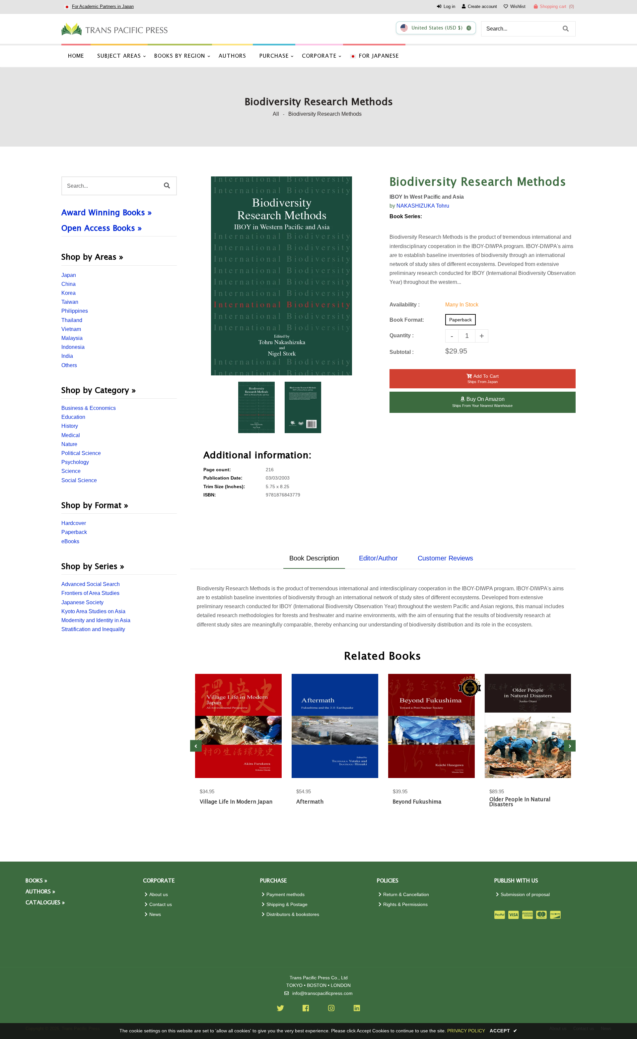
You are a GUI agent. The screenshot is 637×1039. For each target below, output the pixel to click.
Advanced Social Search (90, 584)
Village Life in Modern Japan (236, 802)
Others (69, 365)
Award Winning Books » (106, 213)
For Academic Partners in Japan (103, 6)
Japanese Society (82, 602)
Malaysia (72, 338)
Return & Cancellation (406, 894)
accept (504, 1030)
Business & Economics (88, 408)
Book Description (314, 558)
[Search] (565, 29)
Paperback (74, 532)
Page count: (217, 469)
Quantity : (401, 335)
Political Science (81, 453)
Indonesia (73, 347)
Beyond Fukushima (417, 802)
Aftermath (309, 802)
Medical (70, 435)
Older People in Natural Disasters (519, 802)
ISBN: (209, 494)
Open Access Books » (101, 228)
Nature (69, 444)
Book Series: (405, 216)
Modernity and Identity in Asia (95, 620)
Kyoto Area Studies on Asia (93, 611)
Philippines (74, 311)
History (69, 426)
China (68, 284)
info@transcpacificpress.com (322, 993)
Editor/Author (378, 558)
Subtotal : (401, 352)
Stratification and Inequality (93, 629)
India (67, 356)
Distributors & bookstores (292, 914)
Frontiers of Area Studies (90, 593)
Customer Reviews (445, 558)
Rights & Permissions (405, 904)
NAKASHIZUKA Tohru (422, 206)
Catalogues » (45, 902)
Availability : (404, 304)
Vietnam (71, 329)
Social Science (79, 480)
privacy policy (466, 1030)
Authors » (40, 891)
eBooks (70, 541)
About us (158, 894)
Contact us (160, 904)
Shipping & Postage (287, 904)
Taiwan (69, 302)
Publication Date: (223, 478)
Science (71, 471)
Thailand (71, 320)
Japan (68, 275)
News (155, 914)
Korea (68, 293)
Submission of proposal (525, 894)
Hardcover (73, 523)
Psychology (75, 462)
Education (73, 417)
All (276, 114)
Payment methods (285, 894)
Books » (36, 880)
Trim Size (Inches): (224, 486)
